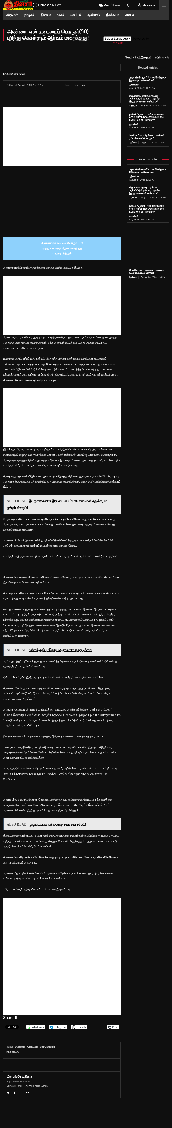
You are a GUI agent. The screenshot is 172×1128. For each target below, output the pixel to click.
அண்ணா (20, 1047)
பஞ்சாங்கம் (134, 85)
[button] (129, 5)
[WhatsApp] (30, 96)
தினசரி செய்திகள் (16, 73)
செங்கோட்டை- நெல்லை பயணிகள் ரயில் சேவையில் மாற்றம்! (146, 271)
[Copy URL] (59, 96)
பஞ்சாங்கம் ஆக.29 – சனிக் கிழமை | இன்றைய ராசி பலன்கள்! (147, 79)
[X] (20, 96)
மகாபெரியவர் (47, 1047)
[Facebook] (11, 96)
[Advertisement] (62, 136)
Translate (117, 43)
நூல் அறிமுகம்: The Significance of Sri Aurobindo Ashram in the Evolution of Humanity (146, 117)
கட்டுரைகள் (162, 57)
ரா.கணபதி (13, 1052)
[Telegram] (39, 96)
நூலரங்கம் (133, 124)
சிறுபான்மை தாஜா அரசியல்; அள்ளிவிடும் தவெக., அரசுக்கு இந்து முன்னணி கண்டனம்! (144, 98)
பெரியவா (32, 1047)
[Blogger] (8, 1092)
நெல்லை (133, 142)
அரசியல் (133, 106)
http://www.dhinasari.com (19, 1082)
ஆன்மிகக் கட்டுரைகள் (137, 57)
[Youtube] (27, 1092)
